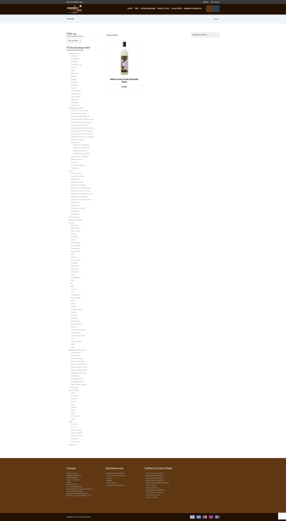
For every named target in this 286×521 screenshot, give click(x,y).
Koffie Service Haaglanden (155, 490)
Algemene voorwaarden (115, 473)
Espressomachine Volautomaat (82, 134)
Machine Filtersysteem (79, 364)
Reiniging (74, 85)
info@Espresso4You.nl (79, 482)
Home (216, 19)
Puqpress (74, 82)
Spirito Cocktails (152, 497)
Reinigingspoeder (77, 379)
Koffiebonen (75, 179)
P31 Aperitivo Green (153, 495)
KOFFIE (130, 8)
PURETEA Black (76, 430)
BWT (72, 254)
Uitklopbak (74, 99)
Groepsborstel (76, 352)
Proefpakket (75, 214)
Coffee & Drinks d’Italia (154, 473)
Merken (71, 223)
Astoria (73, 234)
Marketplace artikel (75, 220)
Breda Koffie (75, 248)
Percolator (74, 162)
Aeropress (74, 225)
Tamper (73, 88)
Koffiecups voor (74, 217)
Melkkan (74, 76)
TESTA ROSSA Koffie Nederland (157, 483)
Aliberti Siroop (76, 228)
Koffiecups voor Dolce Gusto (80, 191)
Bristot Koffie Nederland (154, 478)
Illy (72, 283)
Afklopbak (74, 56)
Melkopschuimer (77, 159)
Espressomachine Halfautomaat (82, 119)
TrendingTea (75, 441)
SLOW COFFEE (177, 8)
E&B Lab (74, 407)
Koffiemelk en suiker (78, 208)
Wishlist (206, 2)
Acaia (73, 393)
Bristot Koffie (75, 251)
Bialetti (73, 240)
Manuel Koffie (75, 298)
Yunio (73, 347)
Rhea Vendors (76, 321)
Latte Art (74, 67)
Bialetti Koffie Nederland (154, 476)
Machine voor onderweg (79, 156)
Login (81, 2)
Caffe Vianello (151, 485)
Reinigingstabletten (78, 382)
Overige (73, 79)
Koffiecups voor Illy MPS (79, 197)
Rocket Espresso (77, 324)
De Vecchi (74, 263)
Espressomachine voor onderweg (82, 137)
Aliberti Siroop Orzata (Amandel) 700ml (124, 80)
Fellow (73, 410)
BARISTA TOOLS (163, 8)
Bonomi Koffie (76, 245)
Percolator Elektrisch (78, 165)
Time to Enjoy (75, 333)
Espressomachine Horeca (80, 125)
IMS (72, 286)
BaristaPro (74, 237)
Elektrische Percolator (78, 113)
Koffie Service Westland (154, 492)
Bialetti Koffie (75, 243)
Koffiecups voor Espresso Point (82, 194)
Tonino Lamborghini (78, 336)
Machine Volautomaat (78, 370)
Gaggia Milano (76, 277)
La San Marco (75, 295)
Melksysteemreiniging (78, 373)
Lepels (73, 70)
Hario (73, 280)
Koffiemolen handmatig (81, 148)
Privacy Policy (112, 483)
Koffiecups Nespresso (78, 185)
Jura (72, 292)
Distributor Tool (76, 65)
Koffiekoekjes (75, 202)
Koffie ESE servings (77, 176)
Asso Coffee (75, 231)
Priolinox (74, 312)
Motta (73, 301)
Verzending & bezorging (115, 485)
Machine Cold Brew (77, 361)
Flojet (73, 275)
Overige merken (76, 309)
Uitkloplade (75, 102)
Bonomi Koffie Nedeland (155, 480)
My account (215, 2)
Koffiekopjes (75, 205)
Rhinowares (75, 416)
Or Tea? (73, 307)
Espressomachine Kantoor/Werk (82, 128)
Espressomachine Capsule (80, 116)
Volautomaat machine (79, 384)
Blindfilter (74, 62)
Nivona (73, 304)
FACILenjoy (75, 269)
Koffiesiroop (75, 211)
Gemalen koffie (76, 173)
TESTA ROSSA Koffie (78, 330)
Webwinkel (72, 444)
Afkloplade (75, 59)
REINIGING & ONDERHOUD (193, 8)
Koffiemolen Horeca (80, 151)
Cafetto (73, 257)
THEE (136, 8)
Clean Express (76, 260)
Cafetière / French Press (79, 110)
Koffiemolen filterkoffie (81, 145)
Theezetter (75, 168)
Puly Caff (74, 315)
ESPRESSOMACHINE (148, 8)
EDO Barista (75, 266)
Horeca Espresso (152, 488)
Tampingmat (75, 94)
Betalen (109, 480)
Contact (110, 478)
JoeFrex (74, 289)
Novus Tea (74, 424)
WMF (72, 344)
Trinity (73, 419)
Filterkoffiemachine (77, 140)
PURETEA (74, 318)
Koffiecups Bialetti (77, 182)
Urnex (73, 339)
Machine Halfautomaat (79, 367)
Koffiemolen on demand (81, 154)
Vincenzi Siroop (76, 341)
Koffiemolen (75, 142)
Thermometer (76, 97)
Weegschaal (75, 105)
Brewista (74, 398)
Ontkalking (74, 376)
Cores (73, 404)
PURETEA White (76, 433)
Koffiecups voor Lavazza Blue (81, 200)
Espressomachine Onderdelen (81, 131)
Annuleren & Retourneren (116, 476)
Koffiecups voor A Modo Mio (80, 188)
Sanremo (74, 327)
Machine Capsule (77, 358)
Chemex (74, 401)
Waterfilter (74, 387)
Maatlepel (74, 73)
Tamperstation (76, 91)
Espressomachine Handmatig (81, 122)
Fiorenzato (74, 272)
